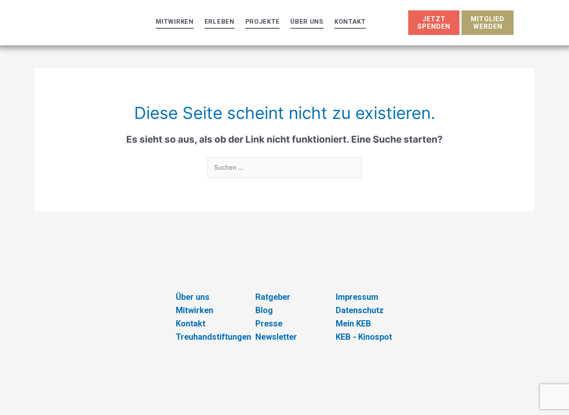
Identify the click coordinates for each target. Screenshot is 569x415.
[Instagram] (418, 326)
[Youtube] (418, 349)
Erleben (220, 21)
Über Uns (307, 21)
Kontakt (350, 21)
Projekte (262, 21)
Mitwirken (174, 21)
